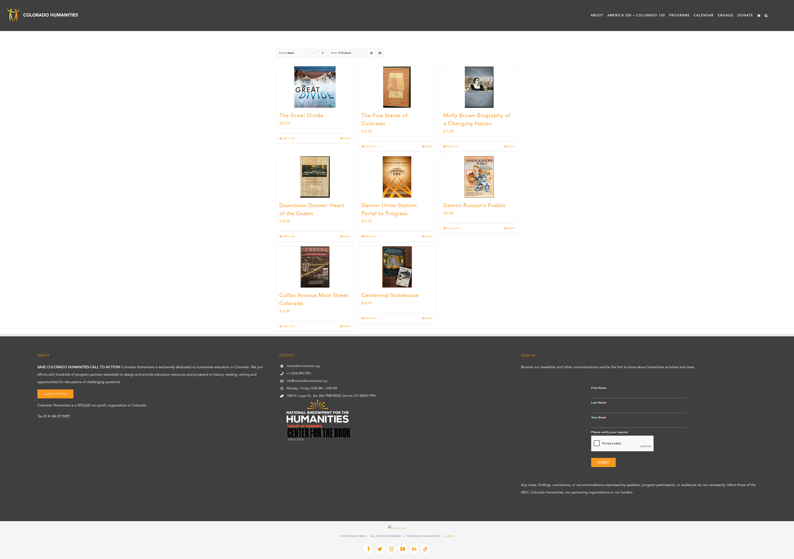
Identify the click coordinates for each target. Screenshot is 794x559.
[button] (766, 15)
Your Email (599, 417)
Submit (603, 462)
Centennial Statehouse (390, 295)
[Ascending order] (323, 53)
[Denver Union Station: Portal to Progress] (397, 177)
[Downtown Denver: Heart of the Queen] (315, 177)
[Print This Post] (397, 528)
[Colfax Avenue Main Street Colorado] (315, 267)
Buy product (453, 228)
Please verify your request (610, 432)
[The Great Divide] (315, 87)
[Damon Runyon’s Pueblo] (479, 177)
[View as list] (380, 53)
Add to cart (288, 138)
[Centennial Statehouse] (397, 267)
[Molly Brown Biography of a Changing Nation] (479, 87)
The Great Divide (301, 115)
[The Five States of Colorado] (397, 87)
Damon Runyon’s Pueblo (474, 205)
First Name (599, 387)
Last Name (599, 402)
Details (347, 138)
